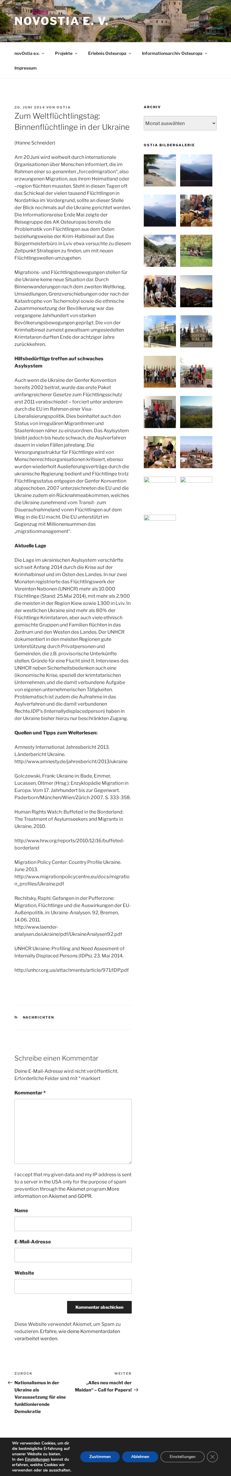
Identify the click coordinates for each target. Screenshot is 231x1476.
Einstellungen (37, 1459)
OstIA (64, 107)
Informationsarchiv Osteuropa (172, 53)
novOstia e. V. (61, 21)
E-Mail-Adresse (32, 1242)
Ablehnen (140, 1457)
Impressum (25, 67)
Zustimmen (100, 1457)
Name (21, 1210)
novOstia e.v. (26, 53)
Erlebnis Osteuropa (107, 53)
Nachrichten (38, 1017)
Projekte (63, 53)
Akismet (75, 1189)
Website (24, 1273)
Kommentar (30, 1093)
